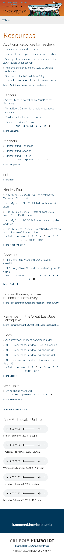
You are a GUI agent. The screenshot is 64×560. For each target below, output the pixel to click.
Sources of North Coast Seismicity (24, 76)
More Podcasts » (12, 284)
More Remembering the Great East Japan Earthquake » (31, 324)
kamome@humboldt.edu (32, 524)
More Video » (10, 375)
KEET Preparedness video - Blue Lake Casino (31, 344)
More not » (9, 179)
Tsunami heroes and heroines (21, 49)
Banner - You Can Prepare (20, 122)
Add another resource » (15, 409)
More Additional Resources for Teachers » (24, 84)
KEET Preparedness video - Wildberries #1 (30, 354)
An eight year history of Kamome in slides (28, 339)
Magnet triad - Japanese (19, 145)
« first (11, 79)
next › (45, 79)
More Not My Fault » (14, 244)
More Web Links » (12, 399)
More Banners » (11, 130)
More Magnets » (11, 164)
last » (53, 79)
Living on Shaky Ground (18, 390)
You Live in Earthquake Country (23, 117)
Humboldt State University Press (32, 545)
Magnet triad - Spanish (18, 150)
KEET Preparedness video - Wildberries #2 (30, 349)
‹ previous (22, 79)
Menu (8, 20)
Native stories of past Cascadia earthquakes (30, 54)
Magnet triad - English (18, 155)
